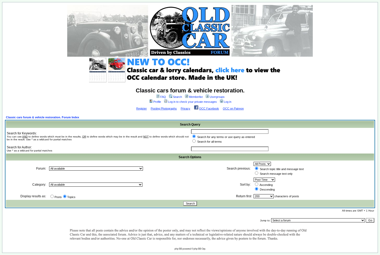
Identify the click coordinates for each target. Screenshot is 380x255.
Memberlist (196, 96)
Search (177, 96)
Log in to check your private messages (192, 101)
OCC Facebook (209, 108)
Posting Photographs (164, 108)
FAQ (163, 96)
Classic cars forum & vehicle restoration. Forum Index (42, 117)
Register (141, 108)
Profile (157, 101)
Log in (227, 101)
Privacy (185, 108)
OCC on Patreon (233, 108)
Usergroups (217, 96)
